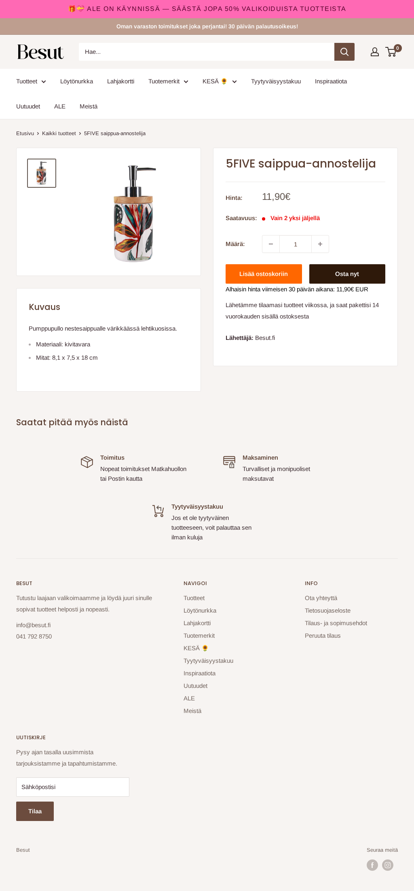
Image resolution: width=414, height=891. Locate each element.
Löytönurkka (76, 81)
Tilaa (35, 811)
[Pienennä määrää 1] (270, 243)
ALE (59, 106)
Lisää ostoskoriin (263, 273)
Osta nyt (347, 273)
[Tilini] (375, 51)
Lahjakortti (120, 81)
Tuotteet (26, 81)
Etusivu (25, 133)
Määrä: (235, 243)
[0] (391, 52)
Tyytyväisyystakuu (276, 81)
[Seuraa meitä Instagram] (387, 865)
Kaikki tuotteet (59, 133)
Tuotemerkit (164, 81)
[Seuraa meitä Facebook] (372, 865)
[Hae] (344, 52)
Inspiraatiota (331, 81)
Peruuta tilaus (323, 635)
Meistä (88, 106)
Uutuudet (28, 106)
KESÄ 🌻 (215, 81)
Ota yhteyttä (321, 597)
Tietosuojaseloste (328, 610)
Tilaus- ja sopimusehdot (336, 622)
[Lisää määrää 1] (320, 243)
